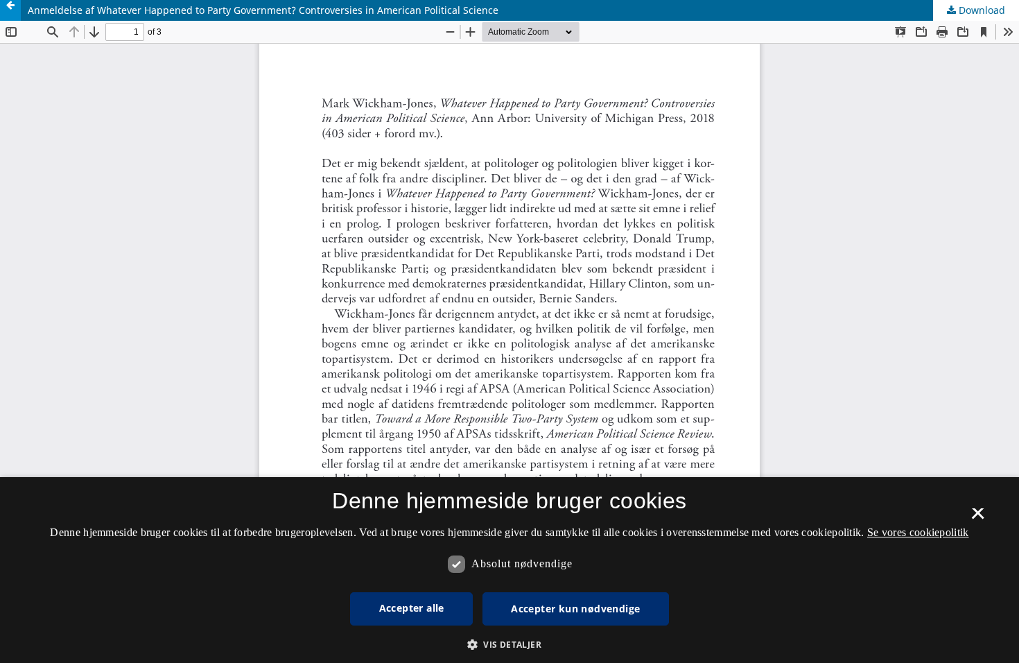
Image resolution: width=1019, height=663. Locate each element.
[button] (509, 644)
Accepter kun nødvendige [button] (575, 608)
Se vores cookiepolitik (918, 532)
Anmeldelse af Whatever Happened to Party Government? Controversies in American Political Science (263, 10)
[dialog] (509, 570)
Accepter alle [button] (411, 607)
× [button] (978, 518)
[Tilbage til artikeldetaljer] (10, 10)
